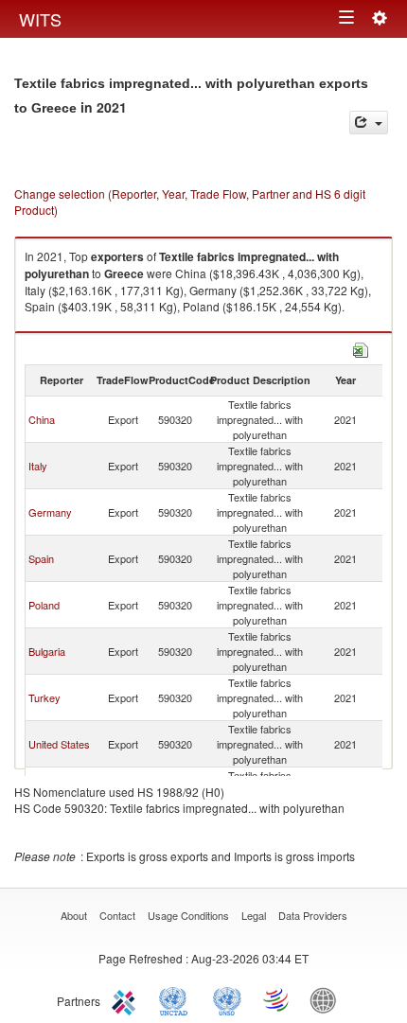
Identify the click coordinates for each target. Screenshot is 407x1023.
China (41, 419)
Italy (37, 465)
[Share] (368, 122)
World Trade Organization (277, 999)
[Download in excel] (360, 348)
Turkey (44, 697)
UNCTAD (177, 999)
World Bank (327, 999)
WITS (40, 19)
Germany (50, 512)
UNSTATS (227, 999)
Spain (41, 558)
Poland (44, 604)
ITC (127, 999)
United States (59, 743)
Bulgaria (46, 651)
